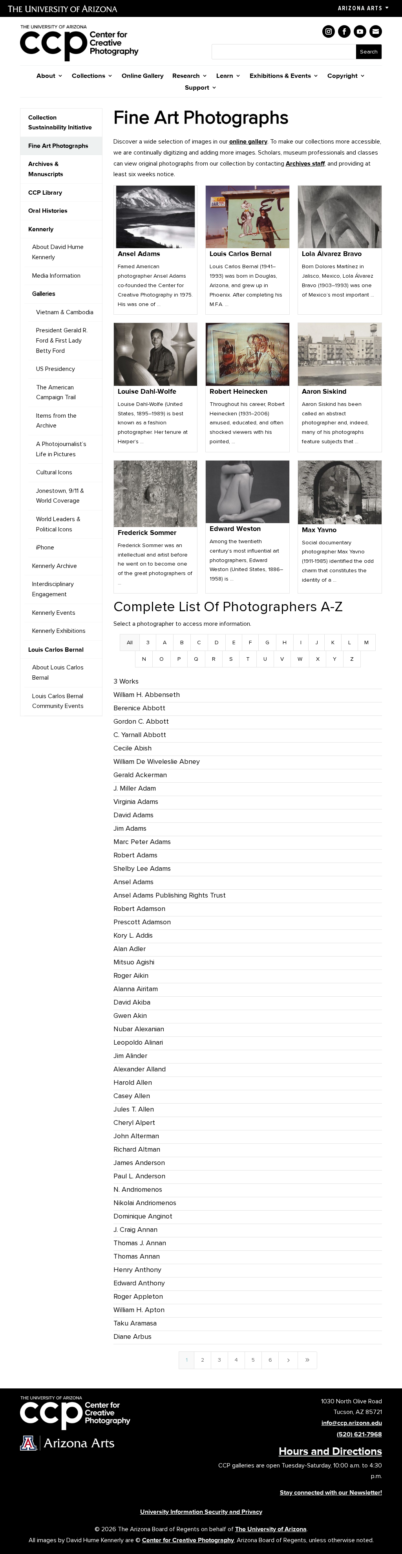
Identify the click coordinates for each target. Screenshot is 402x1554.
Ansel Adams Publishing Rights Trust (169, 895)
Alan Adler (129, 948)
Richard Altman (136, 1149)
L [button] (349, 642)
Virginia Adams (135, 801)
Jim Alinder (130, 1055)
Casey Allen (131, 1095)
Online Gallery (143, 76)
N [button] (144, 659)
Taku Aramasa (135, 1323)
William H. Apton (138, 1309)
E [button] (234, 642)
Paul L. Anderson (139, 1176)
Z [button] (352, 659)
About (46, 76)
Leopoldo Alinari (138, 1042)
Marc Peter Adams (142, 841)
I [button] (301, 642)
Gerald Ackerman (140, 775)
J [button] (316, 642)
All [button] (130, 642)
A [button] (164, 642)
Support (197, 88)
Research (186, 76)
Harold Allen (132, 1082)
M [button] (366, 642)
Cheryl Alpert (134, 1122)
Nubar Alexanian (138, 1029)
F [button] (250, 642)
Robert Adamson (139, 908)
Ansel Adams (133, 881)
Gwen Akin (130, 1015)
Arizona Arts (360, 8)
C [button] (199, 642)
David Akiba (131, 1002)
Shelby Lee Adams (142, 868)
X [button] (318, 659)
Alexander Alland (139, 1069)
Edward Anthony (139, 1283)
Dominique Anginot (142, 1216)
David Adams (133, 815)
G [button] (267, 642)
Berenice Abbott (139, 708)
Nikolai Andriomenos (144, 1202)
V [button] (282, 659)
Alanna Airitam (135, 988)
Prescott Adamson (142, 922)
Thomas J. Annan (139, 1243)
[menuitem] (61, 123)
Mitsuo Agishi (133, 962)
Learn (224, 76)
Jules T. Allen (133, 1109)
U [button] (265, 659)
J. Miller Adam (134, 788)
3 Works (126, 681)
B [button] (182, 642)
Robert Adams (135, 855)
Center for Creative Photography (188, 1540)
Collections (88, 76)
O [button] (161, 659)
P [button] (179, 659)
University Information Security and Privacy (201, 1511)
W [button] (300, 659)
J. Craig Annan (135, 1229)
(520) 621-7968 (359, 1434)
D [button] (217, 642)
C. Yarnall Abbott (139, 734)
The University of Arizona (271, 1529)
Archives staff (305, 163)
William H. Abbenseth (146, 694)
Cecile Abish (132, 748)
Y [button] (334, 659)
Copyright (342, 76)
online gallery (248, 141)
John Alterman (136, 1136)
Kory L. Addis (133, 935)
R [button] (214, 659)
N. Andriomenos (137, 1189)
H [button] (285, 642)
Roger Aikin (130, 975)
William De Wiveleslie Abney (156, 761)
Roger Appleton (138, 1296)
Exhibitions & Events (280, 76)
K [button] (332, 642)
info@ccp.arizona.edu (352, 1423)
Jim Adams (129, 828)
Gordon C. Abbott (141, 721)
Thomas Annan (136, 1256)
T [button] (248, 659)
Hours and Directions (330, 1451)
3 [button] (148, 642)
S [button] (231, 659)
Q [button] (196, 659)
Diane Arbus (132, 1336)
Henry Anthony (137, 1269)
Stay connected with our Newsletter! (331, 1492)
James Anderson (139, 1162)
